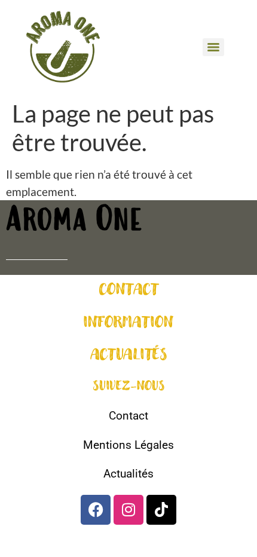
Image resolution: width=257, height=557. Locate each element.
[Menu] (213, 47)
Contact (128, 416)
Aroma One (74, 222)
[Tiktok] (161, 510)
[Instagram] (128, 510)
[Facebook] (96, 510)
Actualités (128, 474)
